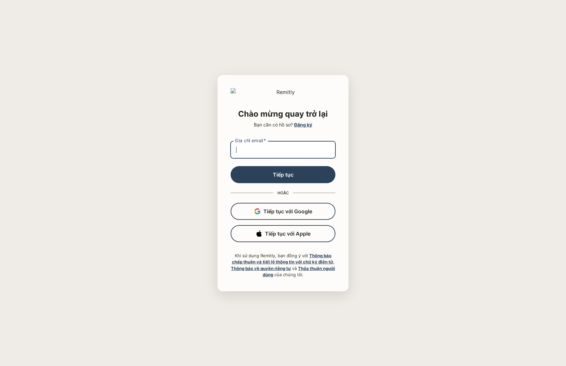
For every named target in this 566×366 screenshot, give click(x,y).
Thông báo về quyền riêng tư (261, 268)
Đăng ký (303, 124)
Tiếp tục (283, 174)
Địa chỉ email (250, 140)
